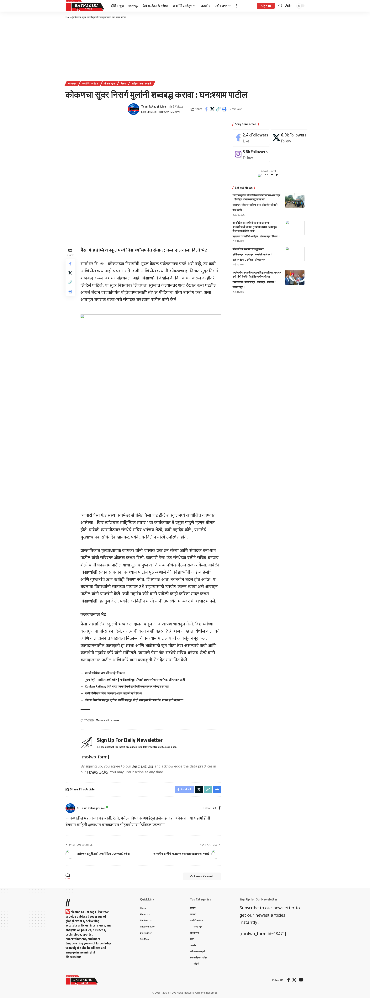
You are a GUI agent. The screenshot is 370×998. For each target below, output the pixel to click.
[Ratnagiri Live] (85, 6)
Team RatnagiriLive (153, 106)
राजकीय (270, 281)
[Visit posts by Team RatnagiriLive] (133, 109)
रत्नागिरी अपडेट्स (90, 83)
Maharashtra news (107, 720)
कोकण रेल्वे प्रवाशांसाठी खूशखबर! (248, 249)
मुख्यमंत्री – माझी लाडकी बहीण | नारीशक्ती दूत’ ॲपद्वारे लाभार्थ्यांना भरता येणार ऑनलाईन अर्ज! (135, 680)
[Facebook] (219, 808)
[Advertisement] (185, 50)
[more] (236, 6)
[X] (289, 137)
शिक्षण (123, 83)
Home (68, 17)
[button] (218, 109)
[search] (280, 6)
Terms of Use (143, 766)
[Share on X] (212, 109)
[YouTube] (301, 980)
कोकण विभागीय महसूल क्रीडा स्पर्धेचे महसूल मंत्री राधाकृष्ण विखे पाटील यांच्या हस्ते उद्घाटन (134, 700)
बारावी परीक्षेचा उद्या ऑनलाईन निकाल (105, 673)
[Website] (214, 808)
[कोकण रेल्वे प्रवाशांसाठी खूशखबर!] (294, 254)
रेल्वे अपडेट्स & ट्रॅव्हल (243, 259)
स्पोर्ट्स (274, 204)
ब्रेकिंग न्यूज (238, 254)
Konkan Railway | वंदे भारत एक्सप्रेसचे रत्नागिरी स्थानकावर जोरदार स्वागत (127, 686)
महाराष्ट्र (72, 83)
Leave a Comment (203, 876)
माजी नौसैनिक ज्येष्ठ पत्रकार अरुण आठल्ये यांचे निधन (113, 693)
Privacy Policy (97, 772)
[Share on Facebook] (206, 109)
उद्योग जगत (238, 281)
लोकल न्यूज (109, 83)
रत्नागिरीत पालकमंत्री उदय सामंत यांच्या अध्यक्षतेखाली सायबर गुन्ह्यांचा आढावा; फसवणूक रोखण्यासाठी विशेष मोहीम (255, 226)
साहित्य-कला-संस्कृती (141, 83)
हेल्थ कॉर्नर (237, 209)
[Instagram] (251, 154)
